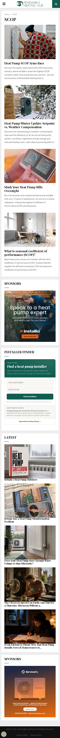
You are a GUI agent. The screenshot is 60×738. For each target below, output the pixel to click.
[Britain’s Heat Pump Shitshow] (30, 461)
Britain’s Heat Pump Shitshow (20, 479)
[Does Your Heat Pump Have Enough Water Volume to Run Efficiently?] (30, 542)
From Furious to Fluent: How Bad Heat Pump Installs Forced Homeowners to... (29, 646)
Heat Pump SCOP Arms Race (24, 63)
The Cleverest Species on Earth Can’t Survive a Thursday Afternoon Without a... (29, 604)
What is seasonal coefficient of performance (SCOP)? (25, 253)
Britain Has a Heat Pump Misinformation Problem (27, 520)
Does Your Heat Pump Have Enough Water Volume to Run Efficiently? (27, 562)
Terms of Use (35, 735)
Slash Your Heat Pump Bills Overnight (23, 189)
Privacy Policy (22, 735)
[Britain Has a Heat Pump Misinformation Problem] (30, 500)
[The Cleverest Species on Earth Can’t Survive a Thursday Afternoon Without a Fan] (30, 584)
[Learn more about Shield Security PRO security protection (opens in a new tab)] (4, 734)
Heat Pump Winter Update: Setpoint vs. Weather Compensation (29, 125)
